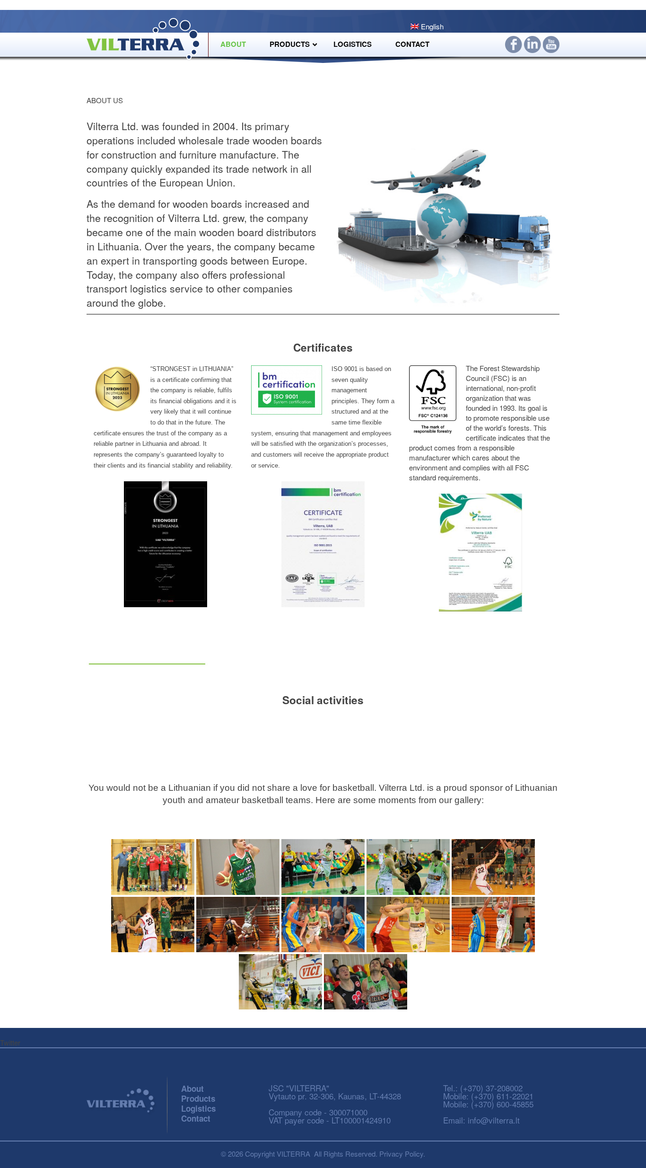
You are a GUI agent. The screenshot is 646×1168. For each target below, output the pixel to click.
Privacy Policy (401, 1154)
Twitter (10, 1042)
